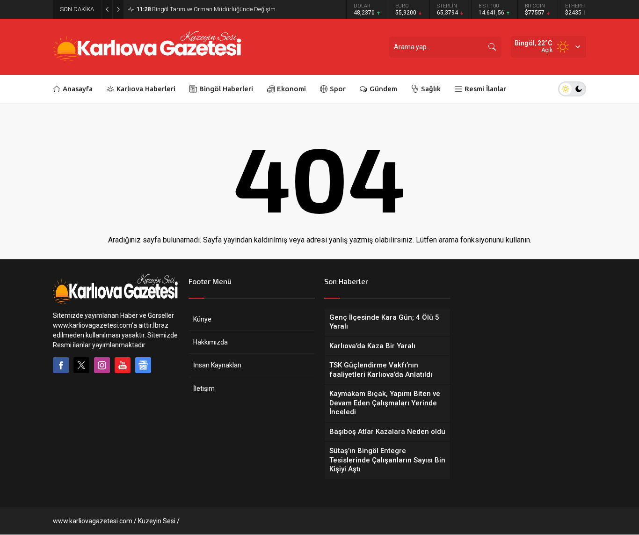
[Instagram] (102, 365)
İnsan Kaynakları (217, 365)
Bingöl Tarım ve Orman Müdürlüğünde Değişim (206, 9)
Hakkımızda (210, 342)
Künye (202, 319)
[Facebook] (61, 365)
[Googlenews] (143, 365)
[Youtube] (123, 365)
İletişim (204, 388)
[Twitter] (81, 365)
